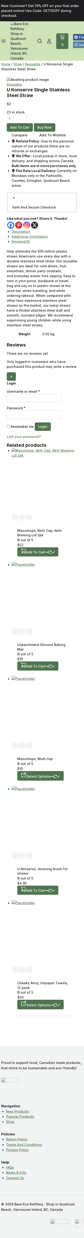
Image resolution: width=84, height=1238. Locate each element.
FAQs (10, 1167)
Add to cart (19, 127)
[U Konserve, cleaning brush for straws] (44, 819)
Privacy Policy (17, 1150)
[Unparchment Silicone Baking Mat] (44, 595)
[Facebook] (10, 225)
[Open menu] (3, 41)
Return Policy (17, 1139)
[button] (37, 551)
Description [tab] (21, 232)
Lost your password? (24, 437)
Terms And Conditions (24, 1145)
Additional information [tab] (30, 237)
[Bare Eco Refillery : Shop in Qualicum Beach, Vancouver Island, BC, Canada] (19, 41)
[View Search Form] (39, 41)
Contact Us (15, 1178)
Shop (10, 1122)
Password (16, 408)
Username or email (23, 391)
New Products (17, 1111)
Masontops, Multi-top (35, 759)
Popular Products (20, 1117)
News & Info (16, 1173)
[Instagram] (26, 225)
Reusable (14, 84)
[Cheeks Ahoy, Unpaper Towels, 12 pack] (44, 933)
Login (42, 427)
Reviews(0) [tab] (21, 241)
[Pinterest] (18, 225)
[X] (34, 225)
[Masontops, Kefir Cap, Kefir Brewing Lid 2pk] (44, 481)
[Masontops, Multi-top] (44, 709)
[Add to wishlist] (15, 517)
